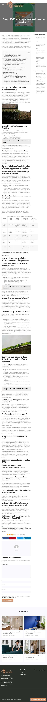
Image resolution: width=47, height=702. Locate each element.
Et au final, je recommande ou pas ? (10, 73)
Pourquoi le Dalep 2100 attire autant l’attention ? (12, 54)
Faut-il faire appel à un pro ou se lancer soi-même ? (14, 71)
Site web (4, 589)
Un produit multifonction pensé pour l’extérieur (13, 55)
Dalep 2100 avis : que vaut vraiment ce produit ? (40, 39)
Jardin (23, 16)
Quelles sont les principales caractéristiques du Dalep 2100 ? (15, 76)
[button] (3, 4)
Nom (3, 580)
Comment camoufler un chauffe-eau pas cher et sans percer (40, 87)
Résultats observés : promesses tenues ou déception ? (14, 60)
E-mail (3, 585)
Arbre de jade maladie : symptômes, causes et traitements (40, 45)
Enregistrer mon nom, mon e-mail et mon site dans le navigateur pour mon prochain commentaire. (16, 597)
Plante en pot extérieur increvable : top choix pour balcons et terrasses (41, 65)
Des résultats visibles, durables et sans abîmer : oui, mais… (15, 63)
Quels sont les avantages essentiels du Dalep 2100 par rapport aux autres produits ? (16, 78)
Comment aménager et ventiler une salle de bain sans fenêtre (41, 75)
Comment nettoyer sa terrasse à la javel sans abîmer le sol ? (40, 91)
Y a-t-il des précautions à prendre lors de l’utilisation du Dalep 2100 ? (17, 84)
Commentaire (5, 564)
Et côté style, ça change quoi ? (9, 72)
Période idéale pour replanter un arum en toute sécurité (40, 59)
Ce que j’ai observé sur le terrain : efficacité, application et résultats (15, 58)
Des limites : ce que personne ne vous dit (12, 65)
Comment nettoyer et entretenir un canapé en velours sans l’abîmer (40, 83)
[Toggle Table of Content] (28, 52)
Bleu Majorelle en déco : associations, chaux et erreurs (40, 79)
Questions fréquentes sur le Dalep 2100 (10, 75)
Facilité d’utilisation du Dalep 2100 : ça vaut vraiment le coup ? (15, 59)
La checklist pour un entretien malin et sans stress (13, 69)
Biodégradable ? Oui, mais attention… (11, 56)
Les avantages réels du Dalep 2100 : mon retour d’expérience (14, 62)
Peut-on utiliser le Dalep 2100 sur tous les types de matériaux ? (15, 80)
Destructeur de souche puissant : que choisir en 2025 (41, 52)
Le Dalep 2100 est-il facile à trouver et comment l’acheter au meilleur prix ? (17, 82)
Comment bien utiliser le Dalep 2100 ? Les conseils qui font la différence (14, 68)
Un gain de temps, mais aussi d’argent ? (12, 64)
